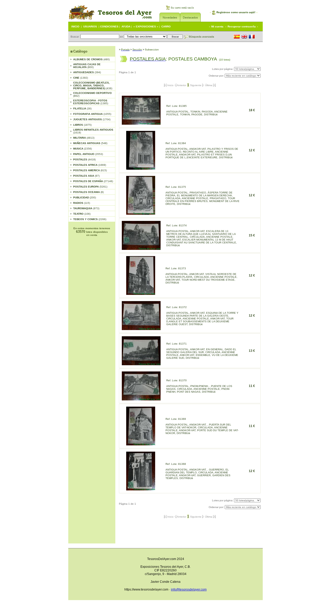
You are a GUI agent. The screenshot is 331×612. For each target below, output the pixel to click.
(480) (91, 59)
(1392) (80, 77)
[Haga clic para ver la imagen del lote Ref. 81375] (140, 213)
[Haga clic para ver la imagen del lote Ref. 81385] (141, 123)
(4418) (84, 159)
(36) (82, 108)
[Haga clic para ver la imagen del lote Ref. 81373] (140, 293)
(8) (88, 192)
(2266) (89, 219)
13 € (252, 351)
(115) (81, 202)
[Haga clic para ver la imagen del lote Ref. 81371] (141, 364)
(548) (90, 143)
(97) (86, 175)
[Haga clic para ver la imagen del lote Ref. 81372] (141, 328)
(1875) (82, 124)
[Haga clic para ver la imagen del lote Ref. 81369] (140, 444)
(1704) (91, 119)
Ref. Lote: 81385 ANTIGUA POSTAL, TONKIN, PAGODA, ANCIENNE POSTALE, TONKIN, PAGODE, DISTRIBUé (197, 110)
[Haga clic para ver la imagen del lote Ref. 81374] (141, 248)
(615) (90, 170)
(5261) (90, 186)
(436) (92, 85)
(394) (87, 72)
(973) (86, 208)
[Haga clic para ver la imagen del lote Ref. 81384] (140, 168)
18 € (252, 110)
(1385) (90, 102)
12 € (252, 150)
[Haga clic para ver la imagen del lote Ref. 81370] (141, 399)
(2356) (82, 148)
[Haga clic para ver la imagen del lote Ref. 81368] (140, 489)
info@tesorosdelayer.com (189, 589)
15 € (252, 235)
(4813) (83, 137)
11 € (252, 386)
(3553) (88, 154)
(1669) (89, 164)
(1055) (92, 114)
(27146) (93, 181)
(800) (87, 66)
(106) (82, 213)
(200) (84, 197)
